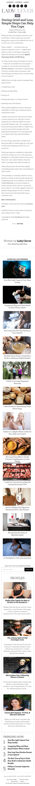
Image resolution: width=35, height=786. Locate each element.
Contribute (18, 2)
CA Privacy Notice (23, 779)
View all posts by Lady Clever (17, 244)
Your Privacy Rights (12, 779)
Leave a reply (22, 32)
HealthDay (18, 217)
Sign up (29, 569)
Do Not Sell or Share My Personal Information (17, 783)
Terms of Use (14, 781)
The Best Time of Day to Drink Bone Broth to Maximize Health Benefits (19, 760)
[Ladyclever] (17, 10)
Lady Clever (13, 32)
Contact (26, 2)
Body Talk (20, 223)
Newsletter (10, 2)
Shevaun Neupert (7, 69)
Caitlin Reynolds (7, 183)
